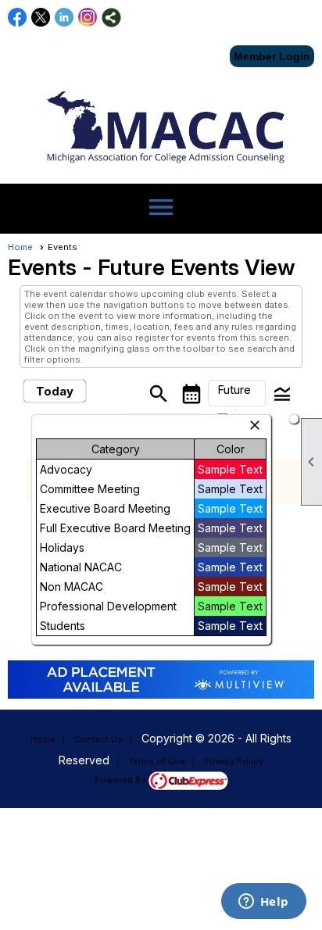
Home (20, 246)
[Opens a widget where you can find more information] (263, 902)
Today (54, 391)
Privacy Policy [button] (233, 761)
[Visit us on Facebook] (17, 17)
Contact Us (98, 739)
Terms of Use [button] (156, 761)
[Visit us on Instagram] (88, 17)
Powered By (121, 779)
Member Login (272, 56)
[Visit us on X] (41, 17)
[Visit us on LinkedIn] (64, 17)
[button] (237, 393)
